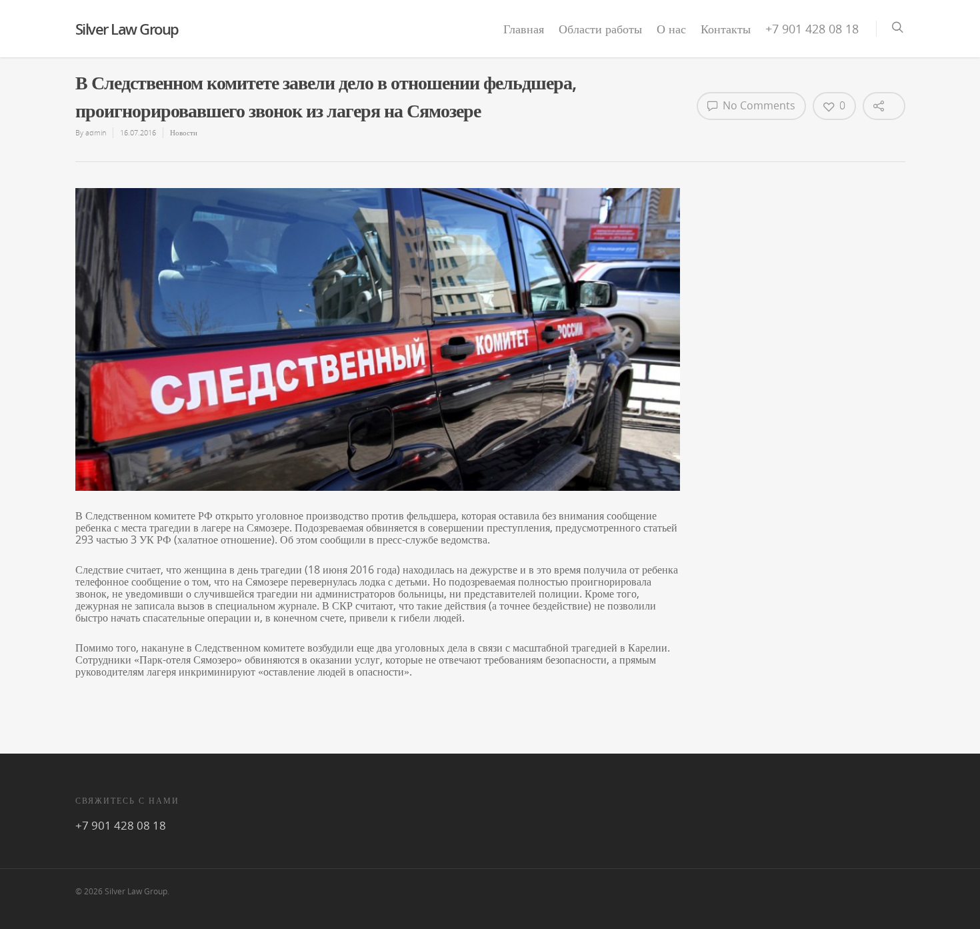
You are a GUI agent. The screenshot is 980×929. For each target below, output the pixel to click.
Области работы (600, 29)
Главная (523, 29)
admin (95, 132)
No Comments (757, 105)
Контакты (726, 29)
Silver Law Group (127, 28)
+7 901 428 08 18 (812, 29)
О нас (671, 29)
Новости (183, 132)
